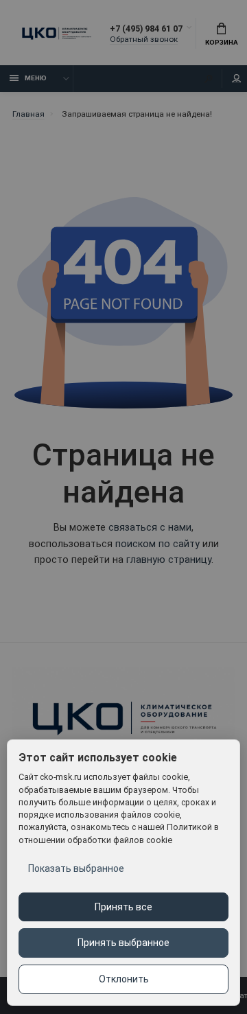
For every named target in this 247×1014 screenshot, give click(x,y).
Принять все (123, 906)
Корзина (221, 42)
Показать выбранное (76, 868)
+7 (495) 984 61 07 (146, 28)
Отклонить (124, 978)
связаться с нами (149, 527)
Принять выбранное (123, 942)
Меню (36, 78)
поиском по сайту (157, 544)
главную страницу (168, 560)
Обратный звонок (144, 39)
